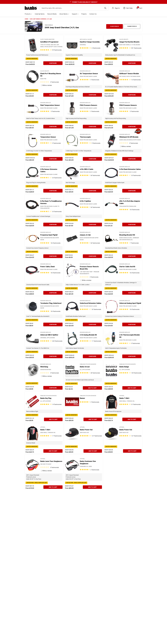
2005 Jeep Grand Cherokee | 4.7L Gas (41, 19)
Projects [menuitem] (83, 14)
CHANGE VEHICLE (132, 26)
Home (26, 19)
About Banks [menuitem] (63, 14)
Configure (53, 63)
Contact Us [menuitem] (92, 14)
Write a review (47, 85)
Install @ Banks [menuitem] (39, 14)
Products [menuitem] (27, 14)
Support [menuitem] (74, 14)
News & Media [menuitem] (52, 14)
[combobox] (74, 8)
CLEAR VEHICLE (114, 26)
